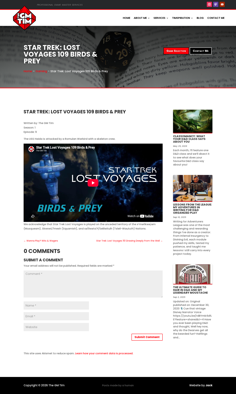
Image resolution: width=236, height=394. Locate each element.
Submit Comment (147, 337)
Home (126, 18)
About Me (140, 18)
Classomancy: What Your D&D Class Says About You (189, 139)
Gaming (41, 71)
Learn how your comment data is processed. (104, 353)
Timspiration (181, 18)
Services (159, 18)
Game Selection (176, 51)
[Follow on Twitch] (215, 4)
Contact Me (215, 18)
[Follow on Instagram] (209, 4)
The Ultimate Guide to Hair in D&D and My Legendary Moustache (190, 290)
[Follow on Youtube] (222, 4)
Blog (200, 18)
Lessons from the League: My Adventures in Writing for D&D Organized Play (192, 209)
